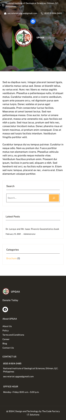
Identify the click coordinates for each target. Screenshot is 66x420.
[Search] (54, 198)
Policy (5, 330)
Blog (4, 343)
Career (6, 339)
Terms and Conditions (13, 335)
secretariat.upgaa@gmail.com (18, 376)
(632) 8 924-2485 (12, 363)
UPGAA (40, 37)
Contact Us (8, 348)
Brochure (11, 258)
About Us (7, 326)
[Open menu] (50, 37)
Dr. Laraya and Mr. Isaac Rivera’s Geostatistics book (32, 229)
